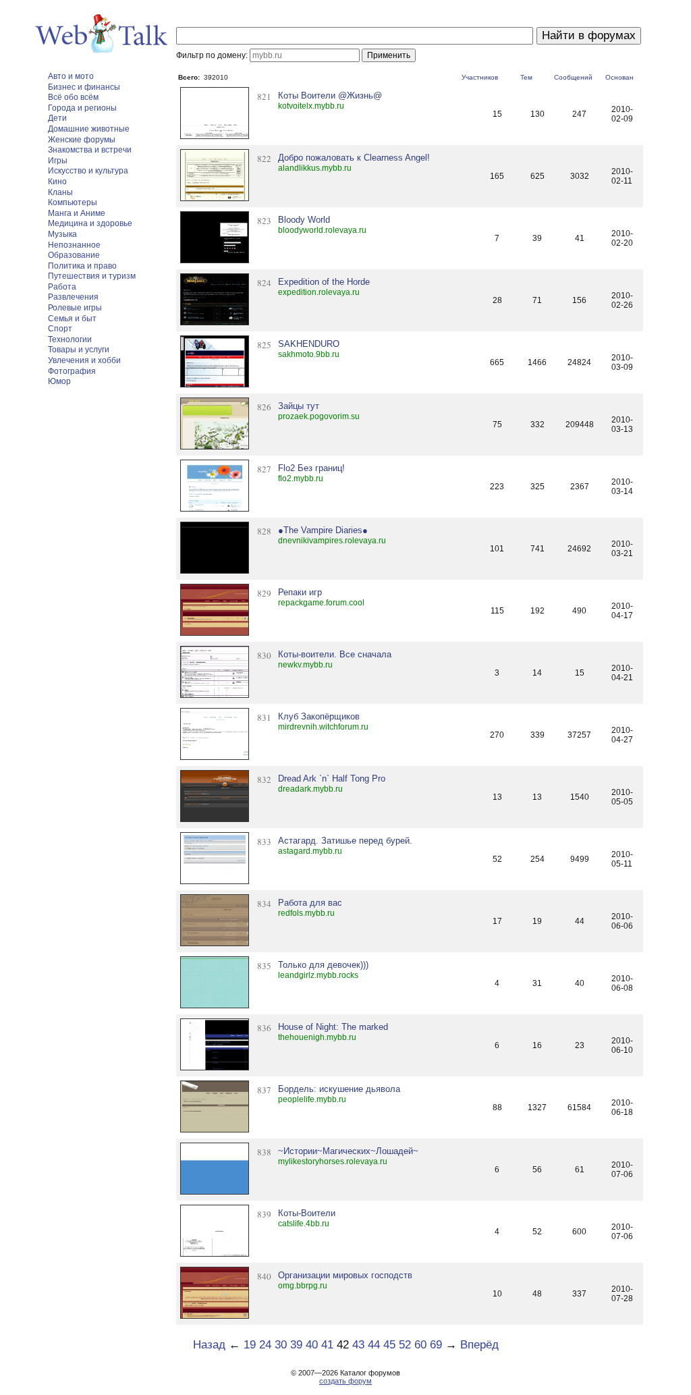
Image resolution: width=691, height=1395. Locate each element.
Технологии (70, 339)
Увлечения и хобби (84, 360)
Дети (57, 118)
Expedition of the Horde (324, 282)
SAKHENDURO (308, 344)
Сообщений (573, 77)
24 (265, 1344)
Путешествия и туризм (92, 276)
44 (374, 1344)
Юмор (59, 381)
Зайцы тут (298, 406)
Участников (480, 77)
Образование (74, 255)
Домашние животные (89, 129)
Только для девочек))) (323, 965)
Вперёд (479, 1344)
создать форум (345, 1381)
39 (296, 1344)
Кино (57, 181)
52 (405, 1344)
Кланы (60, 192)
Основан (619, 77)
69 (436, 1344)
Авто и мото (71, 76)
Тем (526, 77)
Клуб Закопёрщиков (319, 716)
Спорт (60, 328)
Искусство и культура (88, 170)
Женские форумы (81, 139)
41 (327, 1344)
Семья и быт (72, 318)
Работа (62, 287)
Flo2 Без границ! (311, 468)
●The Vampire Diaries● (323, 530)
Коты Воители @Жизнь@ (330, 95)
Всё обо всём (73, 97)
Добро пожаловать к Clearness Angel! (354, 158)
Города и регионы (82, 108)
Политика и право (82, 266)
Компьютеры (72, 202)
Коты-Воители (306, 1213)
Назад (209, 1344)
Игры (57, 160)
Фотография (72, 371)
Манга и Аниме (76, 213)
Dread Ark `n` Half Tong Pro (331, 778)
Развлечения (73, 297)
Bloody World (304, 220)
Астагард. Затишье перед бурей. (345, 841)
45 (389, 1344)
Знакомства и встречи (90, 150)
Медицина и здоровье (90, 223)
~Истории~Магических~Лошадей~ (348, 1151)
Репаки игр (300, 592)
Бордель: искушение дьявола (339, 1089)
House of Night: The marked (333, 1027)
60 (420, 1344)
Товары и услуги (78, 349)
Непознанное (74, 245)
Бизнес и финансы (84, 87)
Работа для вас (310, 903)
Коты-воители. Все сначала (334, 654)
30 (281, 1344)
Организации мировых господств (345, 1275)
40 (312, 1344)
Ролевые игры (75, 307)
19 (250, 1344)
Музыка (62, 234)
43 (358, 1344)
